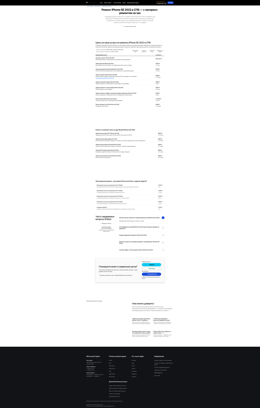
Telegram (152, 264)
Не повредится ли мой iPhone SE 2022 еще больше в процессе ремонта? (139, 227)
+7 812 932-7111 (151, 274)
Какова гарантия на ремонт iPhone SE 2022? (133, 235)
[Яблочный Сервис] (91, 2)
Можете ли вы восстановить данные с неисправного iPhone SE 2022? (139, 242)
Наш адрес (170, 2)
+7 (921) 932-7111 (90, 370)
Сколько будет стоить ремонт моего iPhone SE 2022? (136, 250)
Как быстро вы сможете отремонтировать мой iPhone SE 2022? (139, 218)
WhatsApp (152, 268)
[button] (108, 2)
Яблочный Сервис (96, 404)
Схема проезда (90, 364)
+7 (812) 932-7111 (161, 3)
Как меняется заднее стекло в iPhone (105, 78)
